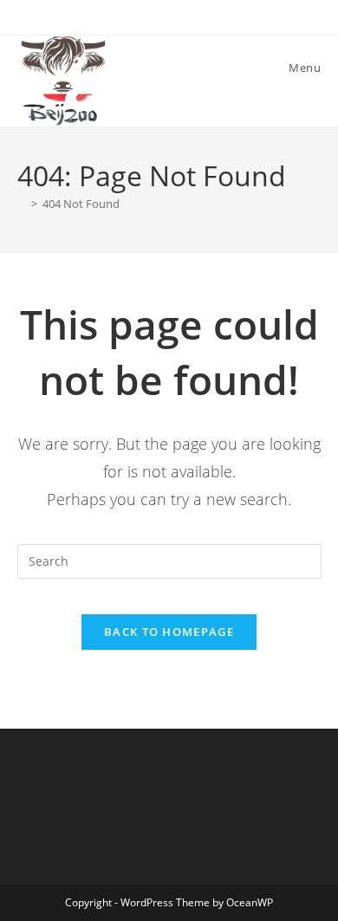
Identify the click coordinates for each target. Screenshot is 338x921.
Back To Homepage (169, 631)
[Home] (21, 203)
